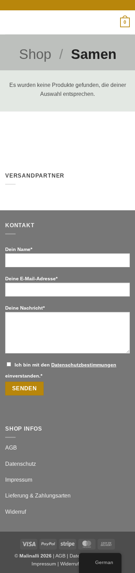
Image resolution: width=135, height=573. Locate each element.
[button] (9, 22)
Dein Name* (18, 249)
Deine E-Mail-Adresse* (31, 278)
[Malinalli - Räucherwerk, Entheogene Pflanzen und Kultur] (67, 22)
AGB (11, 448)
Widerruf (15, 512)
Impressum (18, 480)
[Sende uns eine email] (71, 5)
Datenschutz (20, 464)
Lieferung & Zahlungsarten (38, 496)
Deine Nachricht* (25, 308)
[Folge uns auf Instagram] (64, 5)
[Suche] (112, 22)
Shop (35, 54)
